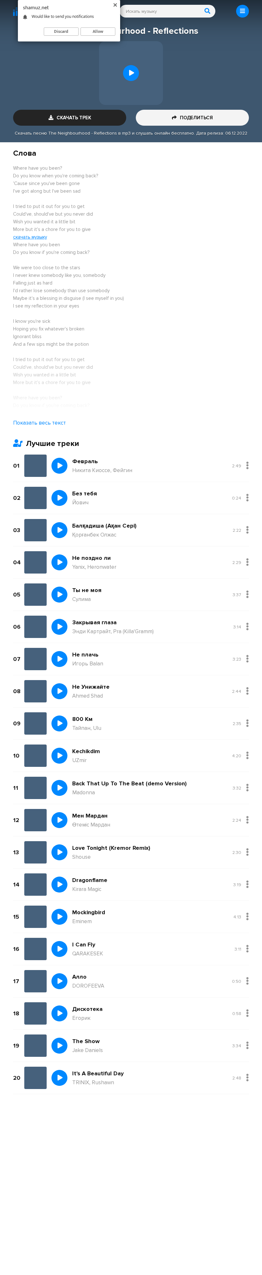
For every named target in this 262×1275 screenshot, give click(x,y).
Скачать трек (74, 118)
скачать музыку (30, 237)
